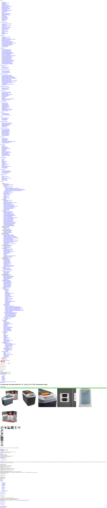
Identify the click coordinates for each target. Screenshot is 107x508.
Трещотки (6, 299)
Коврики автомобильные (3, 121)
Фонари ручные (6, 273)
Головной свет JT (4, 108)
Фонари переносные (5, 119)
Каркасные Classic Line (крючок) (8, 238)
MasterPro (3, 32)
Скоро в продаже (4, 20)
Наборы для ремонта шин (5, 132)
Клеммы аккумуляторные (5, 134)
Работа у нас (4, 485)
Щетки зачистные (7, 302)
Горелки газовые (4, 138)
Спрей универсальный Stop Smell (7, 56)
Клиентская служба (8, 381)
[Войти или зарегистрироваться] (0, 374)
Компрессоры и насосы (5, 7)
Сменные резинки (4, 83)
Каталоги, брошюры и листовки (8, 354)
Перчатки (6, 317)
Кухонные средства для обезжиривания (7, 44)
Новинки (3, 358)
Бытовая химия (4, 3)
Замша (3, 160)
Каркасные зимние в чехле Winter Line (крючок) (10, 241)
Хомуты (6, 319)
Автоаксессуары (4, 16)
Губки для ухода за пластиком (6, 166)
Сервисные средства (5, 29)
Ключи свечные (7, 295)
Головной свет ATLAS (7, 260)
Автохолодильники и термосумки (7, 10)
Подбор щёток (6, 244)
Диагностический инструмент (9, 305)
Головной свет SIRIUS (5, 104)
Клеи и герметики (6, 192)
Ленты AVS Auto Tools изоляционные (10, 315)
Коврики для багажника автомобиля (7, 123)
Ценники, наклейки (5, 180)
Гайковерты (7, 292)
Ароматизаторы (4, 4)
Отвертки (6, 297)
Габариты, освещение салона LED (8, 266)
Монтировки (7, 303)
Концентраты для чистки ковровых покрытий (8, 39)
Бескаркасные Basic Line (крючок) (7, 75)
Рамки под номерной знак (5, 151)
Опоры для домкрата (7, 229)
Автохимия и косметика (5, 2)
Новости (3, 376)
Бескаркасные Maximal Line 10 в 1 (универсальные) (9, 78)
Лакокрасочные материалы (7, 193)
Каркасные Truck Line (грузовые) (6, 81)
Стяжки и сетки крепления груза (6, 152)
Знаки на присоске (4, 147)
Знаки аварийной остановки (8, 282)
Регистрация (4, 374)
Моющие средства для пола (8, 203)
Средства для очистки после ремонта (7, 42)
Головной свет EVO (6, 263)
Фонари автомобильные (5, 117)
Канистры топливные (5, 131)
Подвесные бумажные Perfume (6, 58)
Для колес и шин (4, 24)
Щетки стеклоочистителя (4, 73)
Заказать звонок (2, 381)
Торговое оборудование (5, 176)
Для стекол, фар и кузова (5, 26)
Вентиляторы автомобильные (6, 92)
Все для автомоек (4, 17)
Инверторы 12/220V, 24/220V (6, 87)
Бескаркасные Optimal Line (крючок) (9, 235)
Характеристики (4, 459)
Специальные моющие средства (6, 45)
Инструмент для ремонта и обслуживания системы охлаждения (14, 310)
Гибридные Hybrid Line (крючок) (6, 79)
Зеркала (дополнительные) (6, 154)
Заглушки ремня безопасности (6, 148)
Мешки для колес (6, 335)
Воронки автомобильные (5, 129)
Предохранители (4, 96)
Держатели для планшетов (6, 71)
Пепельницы (4, 150)
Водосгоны (5, 332)
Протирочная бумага (7, 341)
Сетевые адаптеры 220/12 (5, 89)
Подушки (5, 331)
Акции (3, 377)
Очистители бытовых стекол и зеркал (7, 41)
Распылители (4, 163)
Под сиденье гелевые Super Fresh (6, 59)
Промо (3, 175)
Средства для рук (6, 196)
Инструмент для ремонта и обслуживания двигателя (12, 306)
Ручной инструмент (6, 289)
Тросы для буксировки (7, 285)
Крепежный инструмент (5, 142)
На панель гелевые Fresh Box (6, 54)
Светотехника (4, 11)
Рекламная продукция (5, 18)
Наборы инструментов (5, 139)
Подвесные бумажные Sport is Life (7, 57)
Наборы (5, 198)
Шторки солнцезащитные (5, 153)
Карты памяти (4, 100)
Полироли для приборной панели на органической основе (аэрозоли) (15, 189)
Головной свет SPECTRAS (7, 262)
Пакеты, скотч (4, 179)
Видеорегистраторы (5, 93)
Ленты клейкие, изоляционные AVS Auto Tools (8, 141)
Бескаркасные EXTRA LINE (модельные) (8, 76)
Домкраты (3, 66)
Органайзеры (5, 325)
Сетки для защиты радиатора (6, 155)
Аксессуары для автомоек (9, 344)
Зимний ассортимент (5, 33)
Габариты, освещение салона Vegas (9, 265)
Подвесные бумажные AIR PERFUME (7, 63)
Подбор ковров (4, 126)
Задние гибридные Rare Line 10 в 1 (7, 82)
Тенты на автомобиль (7, 328)
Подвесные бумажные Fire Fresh (6, 49)
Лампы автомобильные (3, 101)
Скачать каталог (2, 382)
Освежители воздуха (7, 209)
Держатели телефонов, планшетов (7, 6)
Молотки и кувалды (8, 296)
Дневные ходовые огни (5, 114)
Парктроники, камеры (5, 95)
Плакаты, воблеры (4, 178)
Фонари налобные (4, 118)
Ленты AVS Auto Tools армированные (10, 313)
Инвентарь (6, 350)
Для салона (5, 186)
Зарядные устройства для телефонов (7, 94)
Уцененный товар (4, 19)
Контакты (3, 379)
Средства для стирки (5, 46)
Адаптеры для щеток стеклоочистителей (8, 84)
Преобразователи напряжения (6, 8)
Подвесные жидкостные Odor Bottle (7, 52)
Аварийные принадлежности (6, 14)
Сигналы (3, 97)
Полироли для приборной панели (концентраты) (12, 188)
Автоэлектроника (4, 9)
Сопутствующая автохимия (6, 172)
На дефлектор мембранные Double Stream (8, 53)
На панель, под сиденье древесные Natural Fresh (9, 55)
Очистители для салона (8, 187)
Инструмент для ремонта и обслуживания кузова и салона (13, 307)
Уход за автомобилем (3, 157)
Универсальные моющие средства (7, 43)
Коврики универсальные (5, 124)
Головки (6, 291)
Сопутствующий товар (7, 349)
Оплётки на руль (4, 149)
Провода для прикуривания (6, 133)
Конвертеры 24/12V (5, 88)
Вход (1, 374)
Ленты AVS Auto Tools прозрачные (10, 316)
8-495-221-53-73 (2, 503)
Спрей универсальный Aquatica (6, 62)
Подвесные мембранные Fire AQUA (7, 51)
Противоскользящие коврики (6, 72)
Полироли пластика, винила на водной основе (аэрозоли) (13, 190)
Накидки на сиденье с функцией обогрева (8, 98)
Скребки (5, 338)
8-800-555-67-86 (2, 492)
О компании (4, 375)
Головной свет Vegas (5, 103)
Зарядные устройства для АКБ (6, 13)
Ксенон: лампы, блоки (5, 110)
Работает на (2, 506)
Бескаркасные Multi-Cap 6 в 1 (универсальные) (8, 77)
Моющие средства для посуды (6, 40)
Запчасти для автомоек (8, 345)
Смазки (3, 30)
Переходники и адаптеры (9, 298)
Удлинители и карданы (8, 300)
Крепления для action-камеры (6, 99)
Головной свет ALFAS (5, 105)
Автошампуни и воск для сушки (6, 23)
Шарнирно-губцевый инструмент (10, 301)
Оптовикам (3, 483)
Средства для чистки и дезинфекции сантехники (11, 206)
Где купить (3, 378)
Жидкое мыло (4, 37)
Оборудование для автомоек (6, 170)
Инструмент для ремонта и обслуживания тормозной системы (14, 308)
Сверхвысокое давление (8, 346)
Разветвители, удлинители (6, 226)
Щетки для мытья (4, 165)
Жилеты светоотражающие (6, 130)
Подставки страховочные (5, 67)
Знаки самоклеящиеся (7, 322)
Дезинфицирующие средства (8, 200)
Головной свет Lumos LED (6, 107)
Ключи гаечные (7, 294)
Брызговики (3, 145)
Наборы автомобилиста (5, 135)
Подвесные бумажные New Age (6, 50)
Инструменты (4, 15)
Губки (3, 159)
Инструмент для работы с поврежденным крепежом (12, 309)
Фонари (3, 12)
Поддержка (3, 380)
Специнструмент (4, 140)
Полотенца (3, 162)
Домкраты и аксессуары (5, 5)
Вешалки (3, 146)
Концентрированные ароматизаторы (7, 60)
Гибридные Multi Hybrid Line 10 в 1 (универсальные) (9, 80)
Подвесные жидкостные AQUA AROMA (8, 61)
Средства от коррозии (7, 195)
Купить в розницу (13, 381)
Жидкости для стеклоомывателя (6, 27)
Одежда (3, 177)
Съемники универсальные (9, 311)
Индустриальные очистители (6, 38)
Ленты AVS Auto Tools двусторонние (10, 314)
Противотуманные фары (5, 113)
